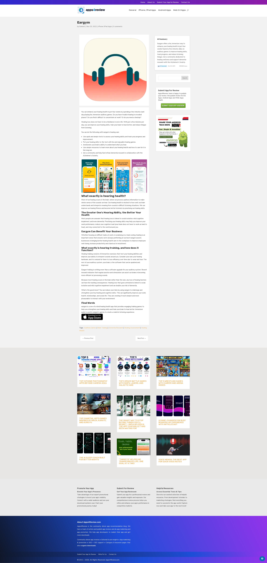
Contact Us (185, 2)
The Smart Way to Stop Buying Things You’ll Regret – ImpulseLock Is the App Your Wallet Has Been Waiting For (132, 424)
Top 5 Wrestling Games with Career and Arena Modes (171, 383)
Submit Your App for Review (168, 2)
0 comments (117, 26)
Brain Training (102, 328)
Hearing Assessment (132, 328)
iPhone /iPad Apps (147, 10)
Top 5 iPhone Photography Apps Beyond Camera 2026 (93, 382)
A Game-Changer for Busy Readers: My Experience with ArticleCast (172, 422)
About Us (151, 2)
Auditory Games (90, 328)
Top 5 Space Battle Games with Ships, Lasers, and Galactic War (132, 383)
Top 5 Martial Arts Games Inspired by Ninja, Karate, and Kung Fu (93, 420)
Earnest (82, 26)
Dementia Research (116, 328)
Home (142, 2)
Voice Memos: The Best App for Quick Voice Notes (172, 460)
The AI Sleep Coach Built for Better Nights (92, 458)
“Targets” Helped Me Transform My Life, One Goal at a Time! (131, 461)
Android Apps (164, 10)
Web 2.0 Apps (179, 10)
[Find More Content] (262, 558)
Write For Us (102, 554)
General (132, 10)
